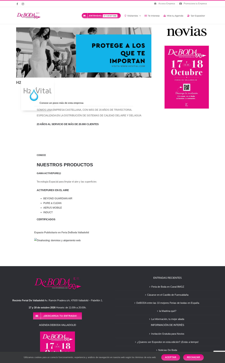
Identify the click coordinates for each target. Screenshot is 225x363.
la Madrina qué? (167, 311)
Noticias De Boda (167, 350)
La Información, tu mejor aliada (167, 319)
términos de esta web (145, 357)
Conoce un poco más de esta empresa (61, 102)
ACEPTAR (170, 357)
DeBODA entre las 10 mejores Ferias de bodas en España (167, 302)
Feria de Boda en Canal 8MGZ (167, 286)
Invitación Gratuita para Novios (167, 333)
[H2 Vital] (37, 94)
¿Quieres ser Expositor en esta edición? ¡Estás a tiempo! (167, 342)
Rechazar (193, 357)
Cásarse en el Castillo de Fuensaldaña (167, 294)
